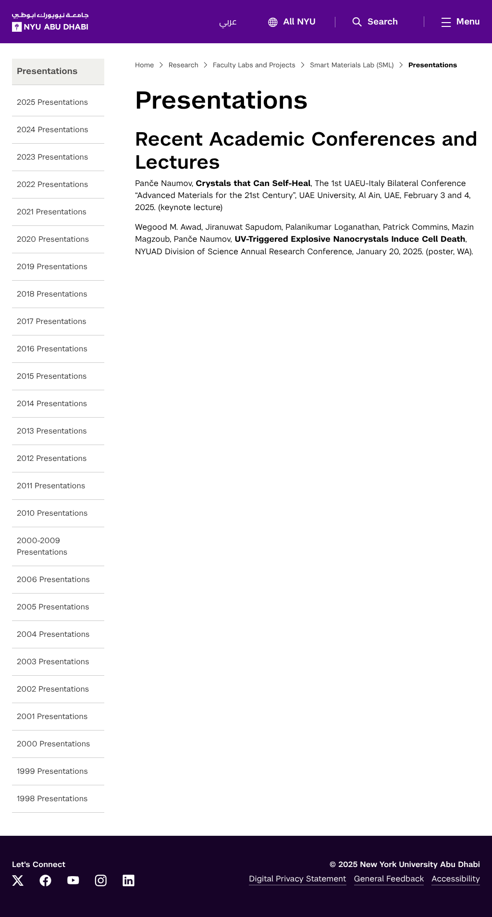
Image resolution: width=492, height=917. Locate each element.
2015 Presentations (52, 376)
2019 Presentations (52, 266)
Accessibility (455, 878)
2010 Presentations (52, 513)
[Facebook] (46, 881)
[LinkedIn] (129, 881)
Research (183, 65)
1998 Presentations (52, 798)
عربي (228, 22)
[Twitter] (18, 881)
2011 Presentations (51, 486)
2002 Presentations (53, 689)
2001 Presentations (52, 716)
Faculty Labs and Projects (254, 65)
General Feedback (389, 878)
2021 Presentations (51, 212)
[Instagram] (101, 881)
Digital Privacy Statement (297, 878)
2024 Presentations (52, 129)
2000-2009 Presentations (42, 546)
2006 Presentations (53, 579)
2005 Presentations (53, 607)
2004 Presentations (53, 634)
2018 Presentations (52, 294)
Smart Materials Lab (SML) (352, 65)
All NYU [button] (299, 22)
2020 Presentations (53, 239)
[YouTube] (73, 881)
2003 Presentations (53, 662)
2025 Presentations (52, 102)
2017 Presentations (51, 321)
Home (144, 65)
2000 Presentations (53, 744)
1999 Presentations (52, 771)
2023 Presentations (52, 157)
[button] (378, 22)
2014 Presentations (52, 403)
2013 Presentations (52, 431)
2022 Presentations (52, 184)
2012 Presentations (52, 458)
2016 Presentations (52, 349)
